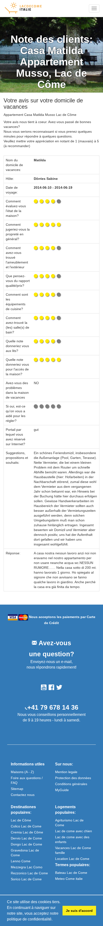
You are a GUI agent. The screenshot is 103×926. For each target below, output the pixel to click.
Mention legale (66, 772)
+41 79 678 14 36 (52, 707)
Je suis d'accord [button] (79, 911)
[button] (54, 919)
